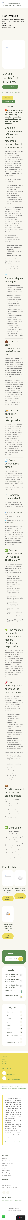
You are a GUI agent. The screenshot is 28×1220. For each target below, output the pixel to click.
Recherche (20, 959)
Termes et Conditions (14, 1208)
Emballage (9, 1025)
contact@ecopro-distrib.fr (12, 481)
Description (7, 97)
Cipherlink (16, 1214)
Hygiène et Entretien (7, 1163)
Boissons (4, 1165)
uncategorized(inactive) (13, 1042)
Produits (4, 1168)
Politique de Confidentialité (14, 1210)
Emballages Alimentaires (8, 1161)
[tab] (7, 98)
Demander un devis (10, 87)
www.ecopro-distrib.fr (11, 522)
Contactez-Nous (6, 1175)
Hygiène (9, 1029)
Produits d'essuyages (12, 1035)
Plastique (9, 1032)
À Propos (4, 1158)
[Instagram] (7, 1192)
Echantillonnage (6, 1173)
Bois (8, 1015)
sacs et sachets (11, 1039)
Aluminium (10, 1012)
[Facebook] (3, 1192)
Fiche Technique (9, 101)
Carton (19, 92)
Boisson (9, 1018)
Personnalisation (6, 1170)
